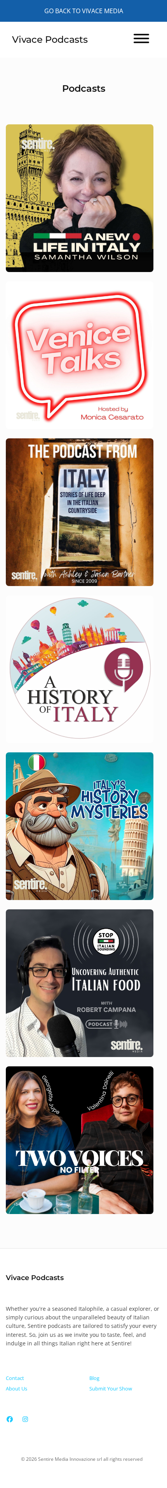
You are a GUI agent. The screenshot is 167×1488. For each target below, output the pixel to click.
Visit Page (83, 203)
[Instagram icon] (25, 1419)
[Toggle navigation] (141, 39)
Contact (15, 1378)
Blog (94, 1378)
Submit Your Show (110, 1388)
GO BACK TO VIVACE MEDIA (83, 11)
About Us (16, 1388)
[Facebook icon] (10, 1419)
